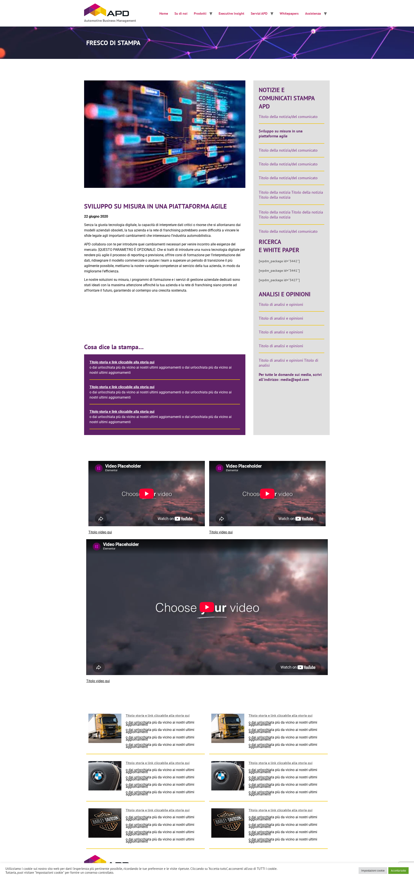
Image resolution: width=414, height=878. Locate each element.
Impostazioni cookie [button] (373, 870)
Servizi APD (259, 13)
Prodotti (200, 13)
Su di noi (180, 13)
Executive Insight (231, 13)
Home (163, 13)
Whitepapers (289, 13)
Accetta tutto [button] (398, 870)
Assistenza (313, 13)
